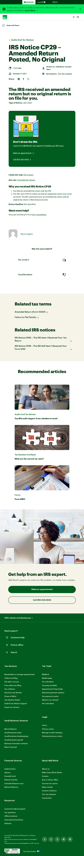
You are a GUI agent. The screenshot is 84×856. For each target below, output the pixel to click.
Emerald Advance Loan (14, 783)
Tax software (9, 689)
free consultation (39, 214)
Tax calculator (48, 682)
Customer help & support (14, 809)
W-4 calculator (48, 703)
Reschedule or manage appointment (19, 674)
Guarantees (47, 798)
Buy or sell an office (50, 780)
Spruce (7, 772)
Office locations (10, 816)
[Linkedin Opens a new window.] (70, 839)
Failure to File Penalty (25, 317)
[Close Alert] (80, 9)
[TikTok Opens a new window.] (44, 839)
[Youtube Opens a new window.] (63, 839)
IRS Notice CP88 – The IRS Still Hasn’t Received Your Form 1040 (41, 347)
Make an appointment (22, 153)
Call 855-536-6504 (21, 159)
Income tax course (50, 783)
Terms (44, 725)
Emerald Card (10, 776)
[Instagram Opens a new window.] (57, 839)
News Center (47, 787)
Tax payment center (50, 696)
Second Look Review (13, 692)
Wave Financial (10, 747)
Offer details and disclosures (17, 618)
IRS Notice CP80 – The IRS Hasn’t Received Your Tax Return (41, 339)
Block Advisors (10, 729)
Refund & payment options (53, 692)
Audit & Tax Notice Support (15, 703)
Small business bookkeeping (16, 736)
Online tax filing (11, 678)
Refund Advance (11, 787)
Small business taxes (13, 732)
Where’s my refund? (50, 700)
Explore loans (10, 769)
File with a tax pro (11, 682)
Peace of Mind (10, 696)
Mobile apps (47, 678)
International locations (13, 820)
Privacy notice (48, 729)
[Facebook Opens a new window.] (51, 839)
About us (46, 769)
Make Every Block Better (52, 772)
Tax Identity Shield (12, 700)
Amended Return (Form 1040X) (30, 312)
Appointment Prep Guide (52, 689)
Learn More (30, 10)
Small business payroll (13, 740)
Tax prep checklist (49, 685)
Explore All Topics (13, 25)
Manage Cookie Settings (52, 732)
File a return (28, 175)
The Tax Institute (65, 74)
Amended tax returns (26, 180)
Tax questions (10, 812)
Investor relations (49, 791)
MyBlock (45, 674)
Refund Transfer (11, 780)
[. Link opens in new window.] (12, 851)
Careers (45, 776)
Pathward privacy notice (52, 736)
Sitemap (7, 823)
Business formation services (16, 743)
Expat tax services (11, 707)
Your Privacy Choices (29, 851)
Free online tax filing (12, 685)
